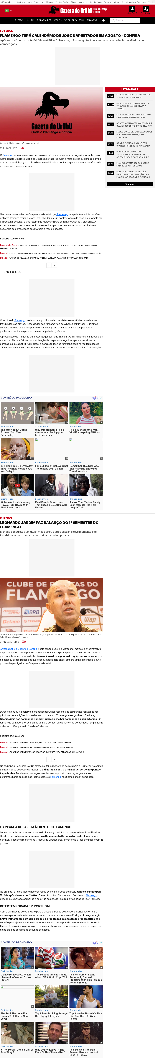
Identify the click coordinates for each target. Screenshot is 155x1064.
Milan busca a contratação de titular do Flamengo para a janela (133, 106)
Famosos (92, 20)
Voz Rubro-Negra (74, 20)
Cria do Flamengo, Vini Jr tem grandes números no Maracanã (133, 144)
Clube (30, 20)
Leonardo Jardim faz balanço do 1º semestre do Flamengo (134, 96)
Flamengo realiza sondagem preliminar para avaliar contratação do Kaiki (48, 258)
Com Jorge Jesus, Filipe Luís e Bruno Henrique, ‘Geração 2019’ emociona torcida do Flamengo (133, 174)
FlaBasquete (44, 20)
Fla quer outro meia (79, 2)
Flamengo (7, 155)
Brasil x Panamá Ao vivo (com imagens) (106, 2)
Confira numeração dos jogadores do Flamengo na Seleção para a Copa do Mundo (132, 154)
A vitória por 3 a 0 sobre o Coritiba (18, 648)
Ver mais (129, 184)
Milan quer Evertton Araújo (57, 2)
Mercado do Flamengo (135, 2)
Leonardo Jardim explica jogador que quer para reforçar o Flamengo (134, 134)
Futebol (19, 20)
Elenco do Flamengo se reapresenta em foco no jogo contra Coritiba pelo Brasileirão (55, 253)
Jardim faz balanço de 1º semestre (28, 2)
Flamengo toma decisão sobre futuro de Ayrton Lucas (132, 164)
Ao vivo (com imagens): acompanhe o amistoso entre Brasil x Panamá (134, 124)
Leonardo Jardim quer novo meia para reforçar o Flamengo (134, 115)
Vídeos (57, 20)
